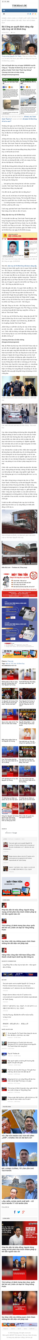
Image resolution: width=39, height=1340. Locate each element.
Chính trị (13, 1328)
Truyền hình (7, 1106)
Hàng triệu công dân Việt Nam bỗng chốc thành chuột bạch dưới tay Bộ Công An (18, 956)
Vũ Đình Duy (21, 663)
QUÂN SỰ (32, 1328)
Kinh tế (19, 1328)
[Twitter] (30, 14)
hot (15, 663)
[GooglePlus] (32, 14)
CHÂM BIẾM (6, 900)
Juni (13, 18)
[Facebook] (28, 14)
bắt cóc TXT (9, 663)
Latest (5, 839)
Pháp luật (23, 18)
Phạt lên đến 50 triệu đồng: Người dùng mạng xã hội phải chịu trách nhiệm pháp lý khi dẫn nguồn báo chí (19, 912)
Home (4, 18)
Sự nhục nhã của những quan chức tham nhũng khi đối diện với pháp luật (18, 942)
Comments (17, 839)
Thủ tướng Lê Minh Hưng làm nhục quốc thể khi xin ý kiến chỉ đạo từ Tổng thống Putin (18, 928)
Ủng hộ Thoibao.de (13, 1053)
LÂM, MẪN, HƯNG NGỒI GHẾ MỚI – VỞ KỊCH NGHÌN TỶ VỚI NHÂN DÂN (18, 1202)
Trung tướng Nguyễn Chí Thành (11, 56)
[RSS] (35, 14)
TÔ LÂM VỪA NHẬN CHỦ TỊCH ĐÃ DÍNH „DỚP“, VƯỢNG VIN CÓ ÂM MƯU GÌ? (18, 1137)
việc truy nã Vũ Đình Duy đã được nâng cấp (22, 266)
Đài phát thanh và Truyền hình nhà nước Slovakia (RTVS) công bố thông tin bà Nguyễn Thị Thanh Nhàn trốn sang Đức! (22, 1044)
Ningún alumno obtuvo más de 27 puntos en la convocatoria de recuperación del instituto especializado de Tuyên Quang (20, 997)
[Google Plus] (24, 1212)
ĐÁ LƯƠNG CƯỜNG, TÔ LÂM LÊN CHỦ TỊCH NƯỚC (18, 1170)
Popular (11, 839)
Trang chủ (5, 1328)
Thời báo (16, 1333)
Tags (22, 839)
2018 (9, 18)
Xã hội (25, 1328)
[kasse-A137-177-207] (19, 648)
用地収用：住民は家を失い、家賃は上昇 (15, 1023)
